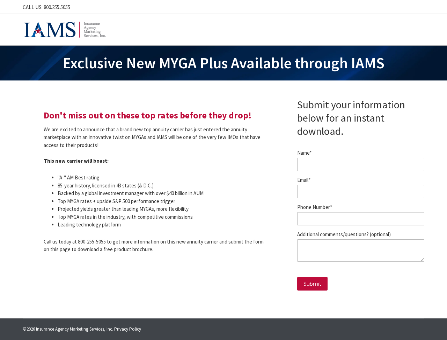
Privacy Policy (127, 329)
